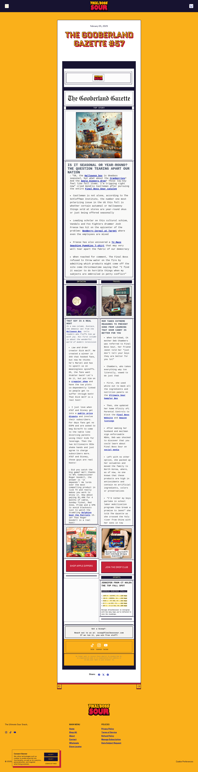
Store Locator (75, 746)
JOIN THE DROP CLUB (116, 567)
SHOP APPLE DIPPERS (81, 565)
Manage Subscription (111, 739)
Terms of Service (109, 732)
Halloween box (93, 175)
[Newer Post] (138, 686)
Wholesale (74, 743)
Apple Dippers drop (93, 181)
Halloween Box (73, 332)
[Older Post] (59, 686)
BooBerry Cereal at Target (99, 231)
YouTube (105, 649)
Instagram (99, 649)
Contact (73, 739)
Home (71, 728)
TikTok (92, 649)
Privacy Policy (107, 728)
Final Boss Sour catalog (101, 189)
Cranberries (117, 178)
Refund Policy (107, 736)
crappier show (79, 381)
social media (111, 450)
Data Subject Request (111, 743)
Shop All (73, 732)
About (72, 736)
